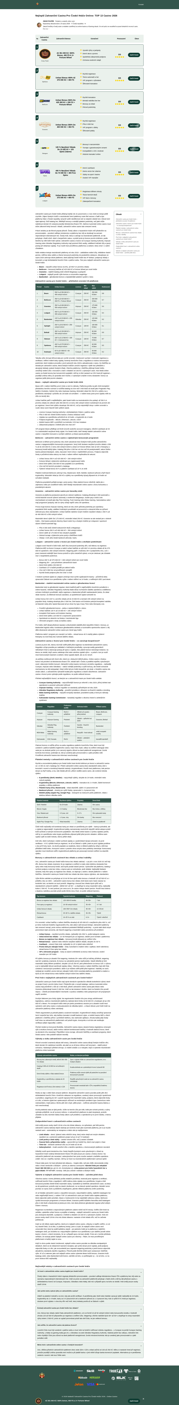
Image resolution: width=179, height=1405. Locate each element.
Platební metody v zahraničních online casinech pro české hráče (127, 229)
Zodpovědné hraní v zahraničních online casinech (128, 247)
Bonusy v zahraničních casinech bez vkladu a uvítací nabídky (129, 233)
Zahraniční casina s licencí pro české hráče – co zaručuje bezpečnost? (128, 224)
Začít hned (134, 55)
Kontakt (141, 4)
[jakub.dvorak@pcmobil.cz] (85, 24)
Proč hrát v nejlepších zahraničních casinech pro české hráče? (126, 238)
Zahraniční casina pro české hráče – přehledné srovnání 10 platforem (126, 220)
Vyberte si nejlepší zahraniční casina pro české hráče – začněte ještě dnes (128, 251)
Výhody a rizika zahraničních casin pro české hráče (127, 242)
